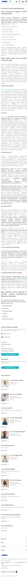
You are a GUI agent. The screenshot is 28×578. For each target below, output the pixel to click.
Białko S (3, 346)
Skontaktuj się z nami (10, 367)
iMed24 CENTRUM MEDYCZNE (4, 1)
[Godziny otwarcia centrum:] (20, 1)
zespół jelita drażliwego (21, 279)
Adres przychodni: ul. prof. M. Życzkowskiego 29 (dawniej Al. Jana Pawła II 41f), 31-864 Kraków (14, 559)
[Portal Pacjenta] (23, 1)
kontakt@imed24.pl (4, 568)
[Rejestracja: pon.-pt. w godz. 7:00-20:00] (16, 1)
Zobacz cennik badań (10, 354)
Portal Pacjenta (7, 337)
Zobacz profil (4, 389)
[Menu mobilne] (10, 1)
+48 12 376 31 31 (7, 333)
